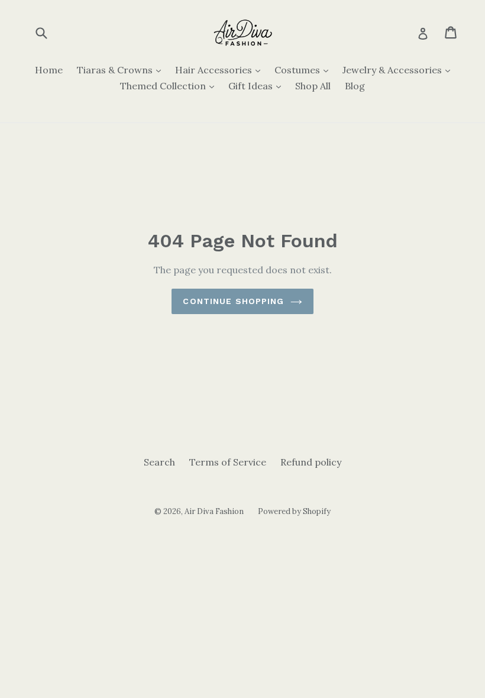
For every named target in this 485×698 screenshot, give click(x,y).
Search (159, 462)
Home (49, 70)
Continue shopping (233, 301)
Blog (355, 86)
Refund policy (310, 462)
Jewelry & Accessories (399, 69)
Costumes (304, 69)
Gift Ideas (257, 85)
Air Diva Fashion (214, 511)
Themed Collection (170, 85)
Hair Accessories (220, 69)
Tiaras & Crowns (122, 69)
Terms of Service (227, 462)
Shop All (313, 86)
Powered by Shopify (294, 511)
